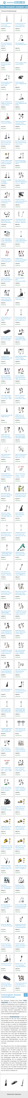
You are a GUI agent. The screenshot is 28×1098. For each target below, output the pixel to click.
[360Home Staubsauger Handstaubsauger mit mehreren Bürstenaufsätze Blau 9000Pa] (21, 743)
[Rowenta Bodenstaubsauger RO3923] (7, 116)
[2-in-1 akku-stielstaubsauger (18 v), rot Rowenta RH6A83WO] (7, 194)
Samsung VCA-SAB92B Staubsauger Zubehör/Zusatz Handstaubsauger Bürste (6, 359)
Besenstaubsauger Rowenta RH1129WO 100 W (20, 162)
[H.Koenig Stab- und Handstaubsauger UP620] (7, 312)
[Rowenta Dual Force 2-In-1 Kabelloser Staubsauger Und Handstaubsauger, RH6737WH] (21, 18)
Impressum (18, 1094)
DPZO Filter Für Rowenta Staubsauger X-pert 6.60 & (20, 730)
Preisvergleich (10, 7)
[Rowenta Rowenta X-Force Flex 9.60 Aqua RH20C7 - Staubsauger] (7, 38)
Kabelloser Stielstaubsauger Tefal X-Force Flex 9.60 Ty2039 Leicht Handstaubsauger (6, 594)
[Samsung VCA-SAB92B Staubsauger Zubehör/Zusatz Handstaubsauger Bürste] (7, 351)
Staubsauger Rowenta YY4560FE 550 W (20, 84)
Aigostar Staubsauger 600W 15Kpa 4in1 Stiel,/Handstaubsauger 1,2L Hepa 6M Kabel (7, 222)
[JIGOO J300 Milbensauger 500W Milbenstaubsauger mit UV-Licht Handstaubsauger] (7, 234)
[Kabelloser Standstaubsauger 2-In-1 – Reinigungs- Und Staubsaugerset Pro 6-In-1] (7, 880)
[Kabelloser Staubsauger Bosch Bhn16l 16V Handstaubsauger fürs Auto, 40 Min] (21, 194)
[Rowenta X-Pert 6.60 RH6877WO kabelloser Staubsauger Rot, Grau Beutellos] (21, 919)
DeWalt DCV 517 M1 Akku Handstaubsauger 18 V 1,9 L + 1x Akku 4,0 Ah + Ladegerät (7, 829)
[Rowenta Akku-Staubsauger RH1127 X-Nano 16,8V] (7, 77)
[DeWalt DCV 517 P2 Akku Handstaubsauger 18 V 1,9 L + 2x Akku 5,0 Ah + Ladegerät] (21, 821)
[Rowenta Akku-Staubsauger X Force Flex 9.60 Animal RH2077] (7, 155)
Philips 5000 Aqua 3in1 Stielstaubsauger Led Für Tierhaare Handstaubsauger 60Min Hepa (7, 477)
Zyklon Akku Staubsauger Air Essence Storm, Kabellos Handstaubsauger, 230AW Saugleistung (6, 790)
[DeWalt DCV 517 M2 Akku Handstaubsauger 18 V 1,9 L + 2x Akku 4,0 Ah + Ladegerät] (21, 841)
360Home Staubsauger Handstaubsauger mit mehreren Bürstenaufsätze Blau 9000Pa (21, 751)
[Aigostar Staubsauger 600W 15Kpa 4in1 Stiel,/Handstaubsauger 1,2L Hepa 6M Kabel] (7, 214)
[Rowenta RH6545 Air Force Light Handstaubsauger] (7, 18)
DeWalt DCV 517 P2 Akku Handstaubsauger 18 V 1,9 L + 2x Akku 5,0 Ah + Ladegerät (21, 829)
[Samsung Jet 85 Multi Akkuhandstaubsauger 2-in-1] (21, 665)
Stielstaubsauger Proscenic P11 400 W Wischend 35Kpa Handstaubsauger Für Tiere (7, 496)
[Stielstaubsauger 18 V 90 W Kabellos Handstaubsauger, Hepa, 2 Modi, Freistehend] (21, 488)
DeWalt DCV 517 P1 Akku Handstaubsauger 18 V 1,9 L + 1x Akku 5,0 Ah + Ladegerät (21, 810)
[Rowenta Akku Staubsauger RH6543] (21, 57)
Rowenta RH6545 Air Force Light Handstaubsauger (6, 25)
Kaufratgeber (20, 7)
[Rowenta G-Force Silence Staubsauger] (7, 958)
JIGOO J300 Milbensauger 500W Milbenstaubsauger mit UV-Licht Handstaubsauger (6, 242)
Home (2, 7)
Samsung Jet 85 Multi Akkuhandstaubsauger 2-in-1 (21, 671)
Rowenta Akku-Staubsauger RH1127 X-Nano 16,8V (7, 84)
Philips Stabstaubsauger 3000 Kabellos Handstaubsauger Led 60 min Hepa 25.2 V (21, 242)
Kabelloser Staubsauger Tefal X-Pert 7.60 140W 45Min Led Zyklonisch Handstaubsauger (6, 516)
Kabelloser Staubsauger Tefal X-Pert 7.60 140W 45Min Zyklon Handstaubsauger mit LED (6, 300)
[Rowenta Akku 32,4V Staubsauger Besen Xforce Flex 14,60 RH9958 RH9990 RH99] (7, 332)
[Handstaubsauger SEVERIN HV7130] (7, 410)
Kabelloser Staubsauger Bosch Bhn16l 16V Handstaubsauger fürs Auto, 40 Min (21, 202)
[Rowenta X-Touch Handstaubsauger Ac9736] (7, 58)
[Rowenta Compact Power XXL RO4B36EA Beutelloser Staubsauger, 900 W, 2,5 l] (7, 802)
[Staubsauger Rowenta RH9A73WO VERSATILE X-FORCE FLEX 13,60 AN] (21, 332)
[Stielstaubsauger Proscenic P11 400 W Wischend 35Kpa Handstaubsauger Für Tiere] (7, 488)
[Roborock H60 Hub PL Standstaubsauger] (7, 919)
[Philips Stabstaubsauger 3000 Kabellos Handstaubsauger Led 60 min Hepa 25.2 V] (21, 234)
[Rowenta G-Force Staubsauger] (21, 293)
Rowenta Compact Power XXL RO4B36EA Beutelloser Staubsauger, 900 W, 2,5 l (6, 810)
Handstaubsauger (14, 1016)
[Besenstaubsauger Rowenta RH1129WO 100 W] (21, 155)
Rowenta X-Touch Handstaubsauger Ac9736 (6, 64)
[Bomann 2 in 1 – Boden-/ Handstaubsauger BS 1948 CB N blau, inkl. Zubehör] (21, 958)
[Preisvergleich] (26, 995)
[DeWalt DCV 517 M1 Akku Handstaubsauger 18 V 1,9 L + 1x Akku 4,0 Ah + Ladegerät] (7, 821)
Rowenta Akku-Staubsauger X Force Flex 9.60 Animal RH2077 (7, 162)
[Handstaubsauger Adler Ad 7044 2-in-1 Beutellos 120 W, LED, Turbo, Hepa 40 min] (21, 978)
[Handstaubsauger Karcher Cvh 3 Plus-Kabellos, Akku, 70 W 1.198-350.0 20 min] (7, 860)
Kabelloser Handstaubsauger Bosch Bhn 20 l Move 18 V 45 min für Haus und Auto (6, 986)
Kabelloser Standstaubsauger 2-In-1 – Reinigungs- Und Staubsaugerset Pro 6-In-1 (6, 888)
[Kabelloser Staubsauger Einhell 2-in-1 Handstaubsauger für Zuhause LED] (7, 253)
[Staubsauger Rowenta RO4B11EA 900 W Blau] (21, 97)
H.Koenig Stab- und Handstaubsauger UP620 (6, 319)
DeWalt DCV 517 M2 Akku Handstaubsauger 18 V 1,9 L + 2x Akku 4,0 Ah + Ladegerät (21, 849)
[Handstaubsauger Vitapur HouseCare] (7, 684)
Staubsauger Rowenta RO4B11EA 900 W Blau (21, 103)
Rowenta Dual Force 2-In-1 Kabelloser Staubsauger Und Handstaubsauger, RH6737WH (20, 26)
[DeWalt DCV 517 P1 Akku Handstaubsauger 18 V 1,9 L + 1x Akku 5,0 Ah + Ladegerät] (21, 802)
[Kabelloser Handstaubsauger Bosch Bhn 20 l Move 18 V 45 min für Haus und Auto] (7, 978)
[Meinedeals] (14, 4)
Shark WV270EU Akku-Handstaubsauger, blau (20, 514)
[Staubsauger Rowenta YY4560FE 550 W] (21, 77)
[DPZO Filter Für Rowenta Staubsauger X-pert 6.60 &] (21, 723)
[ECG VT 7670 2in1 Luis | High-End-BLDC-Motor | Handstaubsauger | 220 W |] (21, 390)
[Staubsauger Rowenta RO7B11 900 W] (21, 38)
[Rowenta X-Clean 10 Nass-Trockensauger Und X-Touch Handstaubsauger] (21, 136)
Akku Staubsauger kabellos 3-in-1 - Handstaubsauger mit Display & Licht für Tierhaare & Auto (7, 457)
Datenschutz (10, 1094)
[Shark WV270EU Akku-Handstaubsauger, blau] (21, 508)
